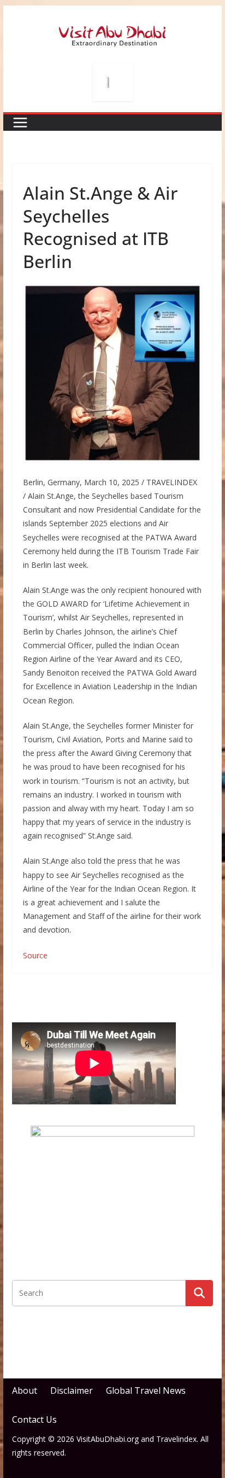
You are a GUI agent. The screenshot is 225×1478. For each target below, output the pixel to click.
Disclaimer (71, 1390)
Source (35, 955)
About (24, 1390)
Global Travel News (146, 1390)
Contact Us (34, 1419)
